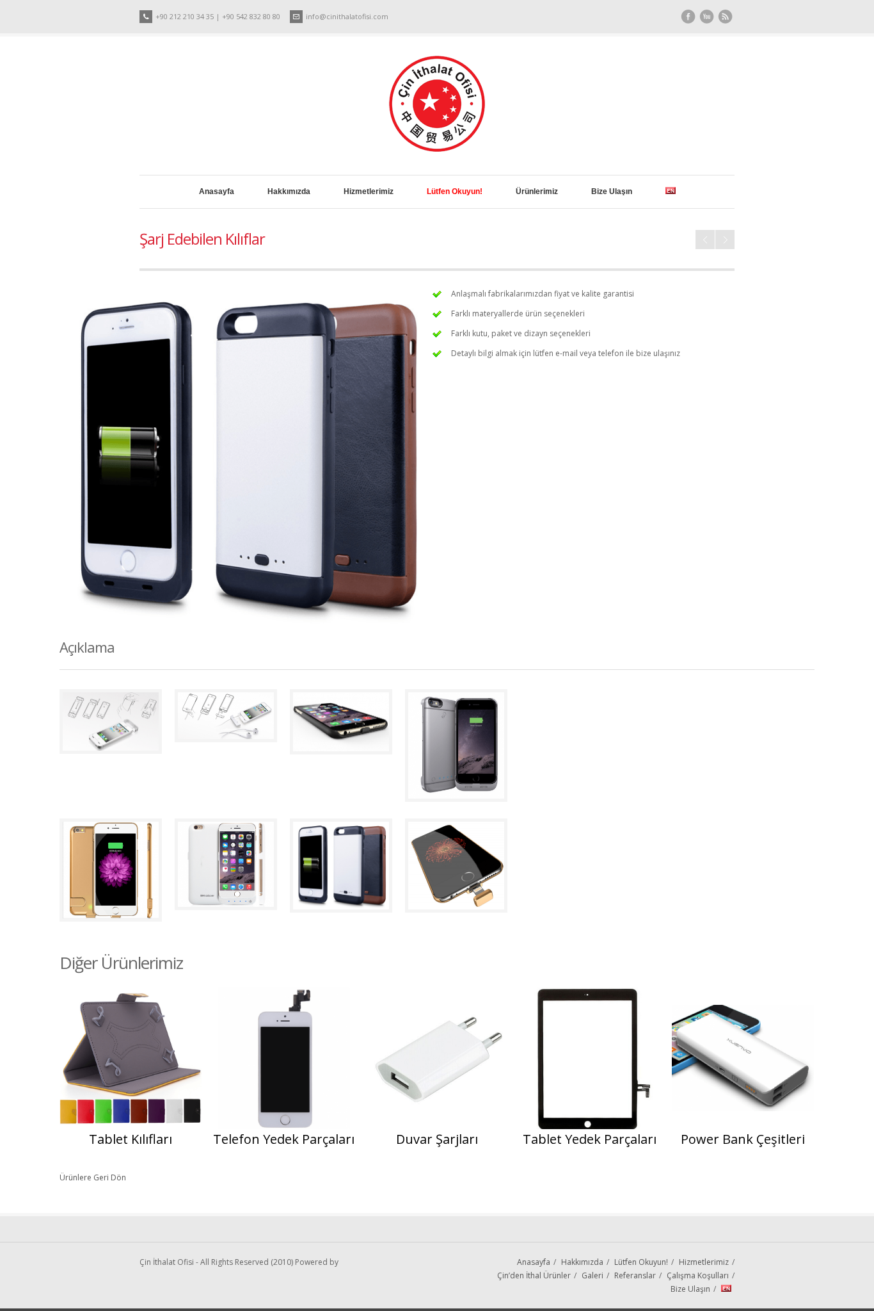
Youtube (706, 17)
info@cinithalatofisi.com (347, 16)
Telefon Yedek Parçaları (725, 239)
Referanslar (635, 1275)
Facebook (688, 17)
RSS (725, 17)
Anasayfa (216, 191)
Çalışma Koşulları (698, 1275)
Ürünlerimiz (537, 191)
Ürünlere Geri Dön (93, 1177)
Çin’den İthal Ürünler (534, 1275)
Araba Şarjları (705, 239)
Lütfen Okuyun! (641, 1262)
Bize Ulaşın (611, 191)
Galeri (592, 1275)
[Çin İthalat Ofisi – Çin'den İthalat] (437, 148)
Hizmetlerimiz (368, 191)
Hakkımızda (288, 191)
